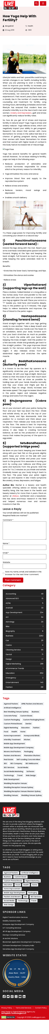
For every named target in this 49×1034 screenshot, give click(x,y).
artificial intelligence (12, 708)
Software (30, 771)
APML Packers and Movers (32, 704)
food (6, 731)
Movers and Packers (12, 751)
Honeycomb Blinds (31, 735)
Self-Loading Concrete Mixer (28, 759)
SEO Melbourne (32, 763)
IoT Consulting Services (12, 928)
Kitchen (27, 739)
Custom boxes (26, 716)
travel (19, 775)
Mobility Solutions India (12, 921)
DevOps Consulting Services (14, 935)
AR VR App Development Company (16, 931)
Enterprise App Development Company (18, 924)
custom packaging (12, 720)
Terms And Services (23, 1008)
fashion (36, 727)
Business (35, 712)
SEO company (16, 763)
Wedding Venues (11, 795)
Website (6, 562)
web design (31, 775)
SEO (5, 763)
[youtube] (20, 996)
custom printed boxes (13, 724)
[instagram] (16, 996)
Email (6, 553)
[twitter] (8, 996)
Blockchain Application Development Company (21, 942)
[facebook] (4, 996)
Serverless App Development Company (18, 949)
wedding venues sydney (31, 795)
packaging (28, 751)
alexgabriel (9, 26)
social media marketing (13, 771)
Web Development (11, 779)
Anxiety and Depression (20, 113)
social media (23, 767)
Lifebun (15, 496)
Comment (8, 520)
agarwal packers (11, 704)
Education (25, 727)
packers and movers (12, 755)
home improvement (12, 735)
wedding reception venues (15, 783)
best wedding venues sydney (16, 712)
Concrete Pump (10, 716)
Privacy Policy (6, 1008)
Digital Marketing (11, 727)
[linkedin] (24, 996)
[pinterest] (12, 996)
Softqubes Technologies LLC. (14, 1013)
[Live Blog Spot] (11, 5)
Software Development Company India (18, 945)
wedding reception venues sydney (18, 787)
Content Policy (41, 1008)
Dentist (28, 724)
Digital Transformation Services (15, 917)
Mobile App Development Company (19, 747)
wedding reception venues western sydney (22, 791)
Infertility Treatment (12, 739)
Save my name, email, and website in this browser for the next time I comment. (23, 573)
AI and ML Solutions (10, 938)
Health (30, 26)
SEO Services (9, 767)
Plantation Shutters (32, 755)
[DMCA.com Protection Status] (8, 1017)
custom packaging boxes (33, 720)
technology (9, 775)
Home (22, 731)
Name (6, 543)
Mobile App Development (14, 743)
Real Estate (8, 759)
